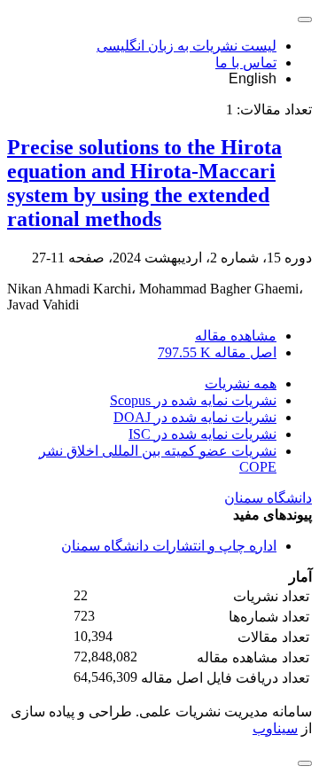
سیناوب (275, 728)
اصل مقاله (217, 352)
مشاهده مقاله (235, 335)
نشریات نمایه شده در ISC (202, 434)
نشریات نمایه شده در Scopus (193, 400)
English (252, 78)
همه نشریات (240, 383)
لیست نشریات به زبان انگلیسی (186, 45)
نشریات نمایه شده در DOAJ (194, 417)
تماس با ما (245, 62)
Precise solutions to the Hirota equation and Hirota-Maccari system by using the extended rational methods (144, 183)
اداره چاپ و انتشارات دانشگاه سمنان (168, 545)
